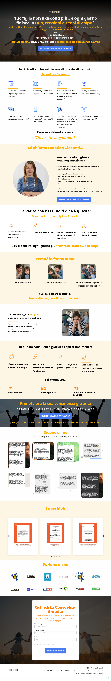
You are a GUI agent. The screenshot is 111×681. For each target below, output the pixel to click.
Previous (9, 535)
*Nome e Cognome (39, 624)
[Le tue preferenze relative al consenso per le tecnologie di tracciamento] (108, 678)
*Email (36, 637)
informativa (52, 644)
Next (102, 535)
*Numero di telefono (40, 630)
